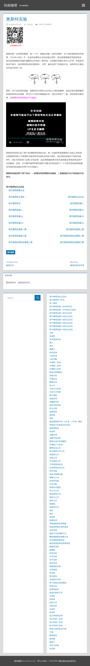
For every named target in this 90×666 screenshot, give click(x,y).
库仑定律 (53, 408)
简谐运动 (53, 586)
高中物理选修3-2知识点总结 (61, 319)
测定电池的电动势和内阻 (59, 543)
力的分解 (53, 359)
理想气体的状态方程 (57, 629)
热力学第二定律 (56, 622)
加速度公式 (54, 454)
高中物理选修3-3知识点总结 (61, 323)
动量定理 (53, 435)
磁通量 (52, 550)
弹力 (51, 346)
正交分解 (53, 484)
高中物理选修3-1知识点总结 (61, 316)
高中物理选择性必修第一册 (72, 235)
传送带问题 (54, 481)
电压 (51, 513)
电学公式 (53, 500)
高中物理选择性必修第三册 (72, 242)
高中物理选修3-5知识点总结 (61, 329)
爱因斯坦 (53, 635)
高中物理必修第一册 (17, 229)
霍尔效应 (53, 576)
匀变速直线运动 (56, 464)
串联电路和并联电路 (57, 523)
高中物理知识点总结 (57, 296)
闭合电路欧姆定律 (56, 540)
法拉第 (52, 648)
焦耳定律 (53, 530)
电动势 (52, 431)
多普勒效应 (54, 589)
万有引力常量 (55, 392)
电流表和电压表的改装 (58, 527)
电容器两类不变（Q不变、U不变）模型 (65, 421)
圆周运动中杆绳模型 (57, 441)
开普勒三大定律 (56, 444)
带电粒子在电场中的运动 (59, 425)
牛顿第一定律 (55, 362)
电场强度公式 (55, 494)
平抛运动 (53, 379)
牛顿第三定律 (55, 369)
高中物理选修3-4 (76, 222)
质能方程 (53, 375)
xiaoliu (30, 24)
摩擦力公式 (54, 477)
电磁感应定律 (55, 566)
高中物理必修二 (15, 209)
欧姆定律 (53, 520)
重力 (51, 342)
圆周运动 (53, 382)
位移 (51, 333)
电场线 (52, 504)
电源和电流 (54, 428)
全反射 (52, 596)
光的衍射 (53, 606)
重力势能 (53, 395)
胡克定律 (53, 352)
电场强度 (53, 411)
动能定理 (53, 398)
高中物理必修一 (77, 203)
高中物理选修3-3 (16, 222)
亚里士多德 (54, 645)
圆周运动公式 (55, 448)
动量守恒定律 (55, 438)
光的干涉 (53, 602)
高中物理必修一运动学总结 (60, 306)
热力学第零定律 (56, 615)
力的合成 (53, 356)
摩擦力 (52, 349)
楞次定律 (53, 563)
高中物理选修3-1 (76, 209)
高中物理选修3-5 (76, 216)
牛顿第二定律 (55, 365)
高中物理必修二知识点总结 (60, 313)
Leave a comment (45, 24)
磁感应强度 (54, 546)
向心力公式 (54, 490)
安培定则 (53, 553)
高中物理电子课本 (16, 196)
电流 (51, 510)
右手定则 (53, 560)
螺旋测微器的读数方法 (58, 536)
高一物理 (53, 303)
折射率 (52, 599)
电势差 (52, 415)
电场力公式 (54, 497)
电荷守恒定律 (55, 405)
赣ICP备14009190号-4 (67, 661)
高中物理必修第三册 (17, 235)
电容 (51, 418)
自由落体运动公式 (56, 467)
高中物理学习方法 (56, 300)
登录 (28, 282)
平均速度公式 (55, 461)
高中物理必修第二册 (75, 229)
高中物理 (10, 252)
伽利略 (52, 638)
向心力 (52, 385)
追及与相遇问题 (56, 474)
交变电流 (53, 569)
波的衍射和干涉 (56, 592)
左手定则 (53, 556)
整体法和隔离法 (56, 372)
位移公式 (53, 458)
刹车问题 (53, 471)
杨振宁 (52, 642)
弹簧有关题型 (55, 487)
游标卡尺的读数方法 (57, 533)
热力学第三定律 (56, 625)
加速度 (52, 336)
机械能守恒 (54, 402)
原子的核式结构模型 (57, 583)
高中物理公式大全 (76, 196)
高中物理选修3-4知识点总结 (61, 326)
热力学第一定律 (56, 619)
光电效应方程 (55, 579)
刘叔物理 (10, 5)
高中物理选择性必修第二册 (20, 242)
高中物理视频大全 (16, 190)
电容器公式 (54, 507)
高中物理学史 (15, 203)
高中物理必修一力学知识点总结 (62, 310)
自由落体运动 (55, 339)
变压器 (52, 573)
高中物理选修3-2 (16, 216)
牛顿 (51, 632)
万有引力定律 (55, 388)
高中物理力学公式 (56, 451)
